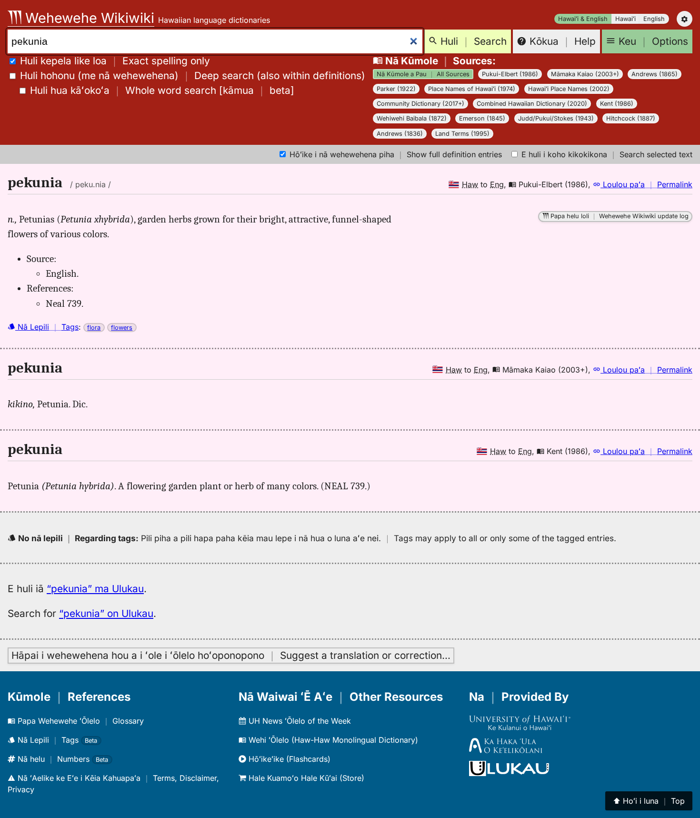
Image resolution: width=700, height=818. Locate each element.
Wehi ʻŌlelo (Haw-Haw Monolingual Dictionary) (332, 740)
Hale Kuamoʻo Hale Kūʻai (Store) (305, 778)
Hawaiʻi (625, 18)
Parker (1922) (396, 88)
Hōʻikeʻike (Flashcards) (288, 759)
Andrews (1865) (654, 74)
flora (93, 327)
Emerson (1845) (482, 118)
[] (162, 90)
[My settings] (684, 19)
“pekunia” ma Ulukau (95, 589)
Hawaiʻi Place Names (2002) (569, 88)
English (654, 18)
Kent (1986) (616, 103)
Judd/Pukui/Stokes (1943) (556, 118)
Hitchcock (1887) (630, 118)
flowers (121, 327)
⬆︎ (649, 801)
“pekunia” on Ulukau (106, 613)
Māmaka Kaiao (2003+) (585, 74)
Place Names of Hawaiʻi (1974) (471, 88)
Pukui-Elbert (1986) (510, 74)
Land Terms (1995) (462, 133)
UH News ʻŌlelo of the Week (298, 721)
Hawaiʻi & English (583, 18)
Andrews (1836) (400, 133)
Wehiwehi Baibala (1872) (412, 118)
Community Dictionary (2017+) (420, 103)
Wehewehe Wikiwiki (87, 18)
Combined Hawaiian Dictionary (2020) (532, 103)
